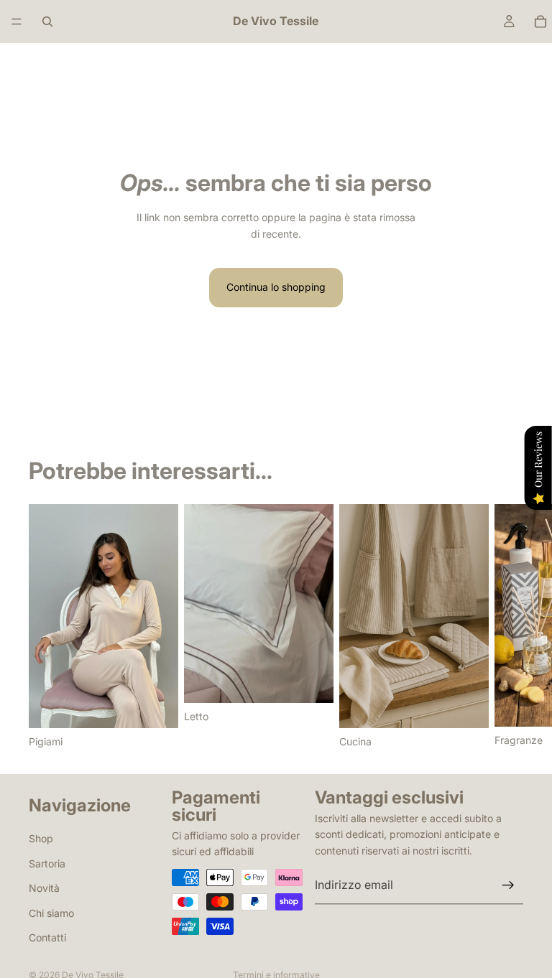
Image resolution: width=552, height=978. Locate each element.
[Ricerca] (47, 21)
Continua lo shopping (276, 287)
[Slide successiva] (507, 627)
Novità (44, 888)
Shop (41, 838)
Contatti (47, 937)
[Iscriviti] (508, 885)
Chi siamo (51, 912)
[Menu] (16, 21)
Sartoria (47, 863)
